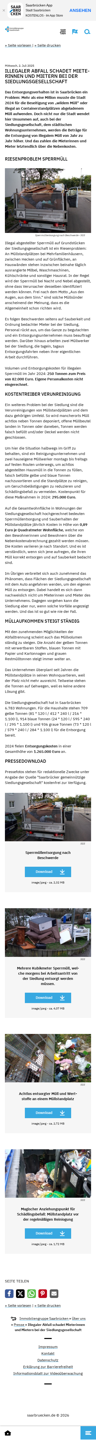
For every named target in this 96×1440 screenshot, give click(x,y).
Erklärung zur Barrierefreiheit (48, 1367)
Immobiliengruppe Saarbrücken (44, 1318)
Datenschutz (47, 1360)
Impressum (48, 1347)
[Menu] (88, 1433)
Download (44, 871)
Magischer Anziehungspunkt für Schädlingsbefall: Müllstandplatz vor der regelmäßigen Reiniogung (48, 1214)
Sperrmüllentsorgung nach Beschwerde (48, 855)
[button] (72, 31)
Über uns (79, 1318)
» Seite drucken (47, 45)
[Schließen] (3, 10)
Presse (19, 1324)
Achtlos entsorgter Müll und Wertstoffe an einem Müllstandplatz (48, 1096)
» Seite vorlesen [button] (18, 45)
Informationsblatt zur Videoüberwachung (48, 1374)
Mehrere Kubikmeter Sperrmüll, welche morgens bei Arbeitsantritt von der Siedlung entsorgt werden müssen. (48, 976)
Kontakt (47, 1354)
